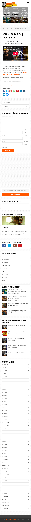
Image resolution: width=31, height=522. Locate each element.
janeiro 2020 (4, 462)
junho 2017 (4, 484)
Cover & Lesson (5, 259)
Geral (8, 29)
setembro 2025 (5, 364)
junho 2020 (4, 447)
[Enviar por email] (4, 94)
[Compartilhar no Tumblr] (24, 91)
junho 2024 (4, 367)
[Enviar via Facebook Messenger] (7, 94)
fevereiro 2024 (5, 380)
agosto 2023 (5, 389)
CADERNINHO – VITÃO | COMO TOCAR (16, 352)
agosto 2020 (5, 441)
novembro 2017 (5, 468)
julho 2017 (4, 481)
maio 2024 (4, 370)
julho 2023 (4, 392)
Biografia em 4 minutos (7, 256)
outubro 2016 (5, 508)
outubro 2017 (5, 471)
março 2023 (4, 404)
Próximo (6, 106)
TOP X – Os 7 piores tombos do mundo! (16, 332)
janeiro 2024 (4, 383)
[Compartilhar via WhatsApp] (14, 91)
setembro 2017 (5, 474)
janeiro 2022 (4, 419)
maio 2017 (4, 487)
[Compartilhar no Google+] (10, 91)
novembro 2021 (5, 425)
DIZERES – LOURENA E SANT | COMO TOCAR (17, 345)
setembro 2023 (5, 386)
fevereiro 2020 (5, 459)
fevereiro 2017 (5, 496)
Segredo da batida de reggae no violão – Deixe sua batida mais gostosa (18, 304)
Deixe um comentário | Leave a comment (14, 43)
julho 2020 (4, 444)
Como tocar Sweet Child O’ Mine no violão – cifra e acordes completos (17, 297)
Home (4, 29)
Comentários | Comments (8, 116)
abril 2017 (4, 490)
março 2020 (4, 456)
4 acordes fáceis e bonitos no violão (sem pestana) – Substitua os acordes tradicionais (18, 311)
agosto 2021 (5, 429)
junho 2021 (4, 432)
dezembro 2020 (5, 438)
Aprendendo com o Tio (11, 519)
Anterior (8, 102)
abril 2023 (4, 401)
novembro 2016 (5, 505)
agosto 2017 (5, 477)
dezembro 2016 (5, 502)
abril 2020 (4, 453)
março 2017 (4, 493)
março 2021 (4, 435)
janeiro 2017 (4, 499)
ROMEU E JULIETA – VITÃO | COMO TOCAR (16, 325)
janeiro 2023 (4, 407)
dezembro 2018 (5, 465)
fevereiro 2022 (5, 416)
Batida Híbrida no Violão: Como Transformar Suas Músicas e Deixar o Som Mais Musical (17, 290)
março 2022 (4, 413)
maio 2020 (4, 450)
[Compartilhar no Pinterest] (17, 91)
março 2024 (4, 377)
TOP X (3, 280)
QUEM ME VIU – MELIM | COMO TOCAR (16, 338)
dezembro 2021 (5, 422)
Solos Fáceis (5, 277)
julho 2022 (4, 410)
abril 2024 (4, 373)
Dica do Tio (4, 268)
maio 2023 (4, 398)
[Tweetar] (7, 91)
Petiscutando (5, 274)
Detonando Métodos (6, 265)
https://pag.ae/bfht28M (13, 85)
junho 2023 (4, 395)
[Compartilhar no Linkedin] (20, 91)
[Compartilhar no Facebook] (4, 91)
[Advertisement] (15, 171)
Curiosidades (5, 262)
